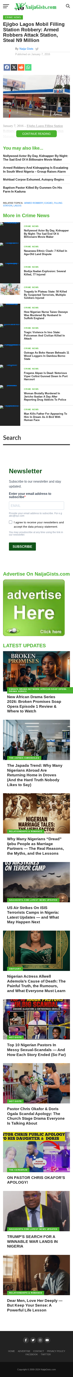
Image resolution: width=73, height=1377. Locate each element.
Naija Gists (26, 48)
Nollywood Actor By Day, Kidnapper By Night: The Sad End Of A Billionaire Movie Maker (35, 157)
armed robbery (33, 203)
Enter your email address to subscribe (30, 495)
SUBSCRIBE (22, 546)
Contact (38, 1351)
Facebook (32, 1354)
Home (11, 1351)
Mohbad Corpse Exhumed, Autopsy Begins (33, 179)
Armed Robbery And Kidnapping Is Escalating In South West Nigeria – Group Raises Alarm (35, 169)
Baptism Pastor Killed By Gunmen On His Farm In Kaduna (32, 189)
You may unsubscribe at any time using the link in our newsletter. (36, 533)
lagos (17, 205)
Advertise (24, 1351)
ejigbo (48, 203)
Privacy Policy (56, 1351)
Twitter (46, 1354)
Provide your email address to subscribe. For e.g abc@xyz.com (35, 514)
